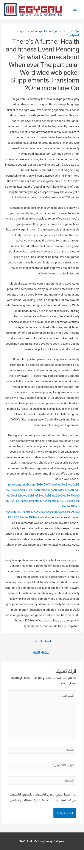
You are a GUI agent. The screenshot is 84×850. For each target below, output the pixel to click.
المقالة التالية (41, 652)
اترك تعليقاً (72, 31)
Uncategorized (53, 31)
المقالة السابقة (41, 641)
